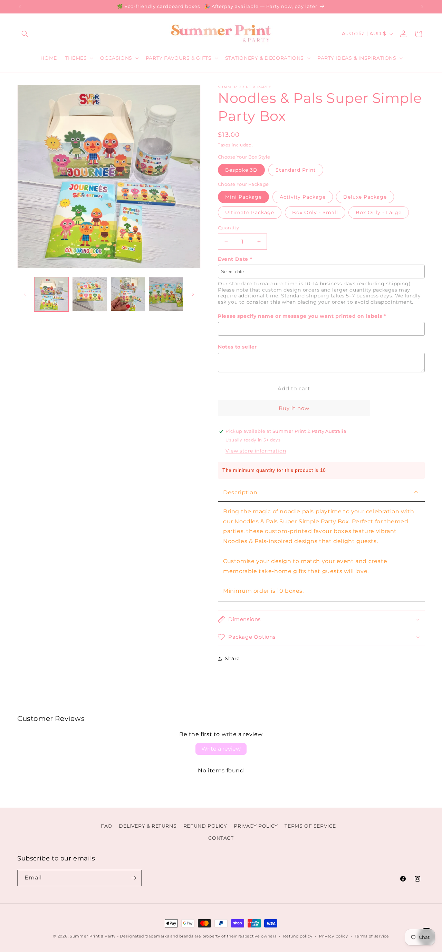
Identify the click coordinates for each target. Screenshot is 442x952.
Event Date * (235, 259)
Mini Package (243, 197)
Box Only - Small (315, 212)
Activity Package (303, 197)
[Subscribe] (133, 878)
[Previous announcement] (19, 6)
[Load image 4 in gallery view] (165, 294)
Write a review (221, 748)
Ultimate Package (249, 212)
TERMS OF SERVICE (310, 826)
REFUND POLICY (205, 826)
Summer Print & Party (93, 936)
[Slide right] (193, 294)
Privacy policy (333, 936)
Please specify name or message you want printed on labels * (302, 316)
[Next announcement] (422, 6)
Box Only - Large (379, 212)
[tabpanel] (321, 552)
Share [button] (232, 658)
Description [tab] (240, 492)
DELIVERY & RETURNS (147, 826)
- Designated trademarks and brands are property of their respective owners (197, 936)
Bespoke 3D (241, 170)
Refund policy (297, 936)
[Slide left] (24, 294)
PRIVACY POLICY (256, 826)
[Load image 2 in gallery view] (89, 294)
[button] (24, 33)
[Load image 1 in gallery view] (51, 294)
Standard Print (296, 170)
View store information (255, 451)
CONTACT (220, 838)
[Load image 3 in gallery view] (127, 294)
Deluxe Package (365, 197)
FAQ (106, 826)
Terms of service (372, 936)
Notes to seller (237, 347)
